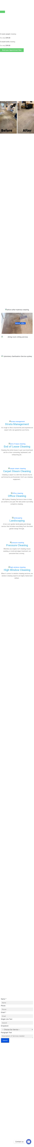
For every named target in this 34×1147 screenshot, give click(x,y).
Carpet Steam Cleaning (17, 471)
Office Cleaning (17, 496)
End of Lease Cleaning (17, 446)
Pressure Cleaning (17, 545)
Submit (5, 1040)
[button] (2, 12)
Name (3, 999)
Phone (3, 1006)
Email (3, 1012)
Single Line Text (6, 1019)
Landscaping (17, 520)
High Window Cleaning (17, 570)
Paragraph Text (6, 1032)
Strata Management (17, 424)
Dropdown (4, 1026)
